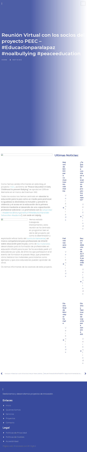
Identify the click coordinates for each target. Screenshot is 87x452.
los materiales (43, 244)
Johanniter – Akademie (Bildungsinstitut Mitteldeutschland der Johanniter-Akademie (26, 212)
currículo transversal (36, 238)
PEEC (12, 187)
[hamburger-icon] (83, 3)
